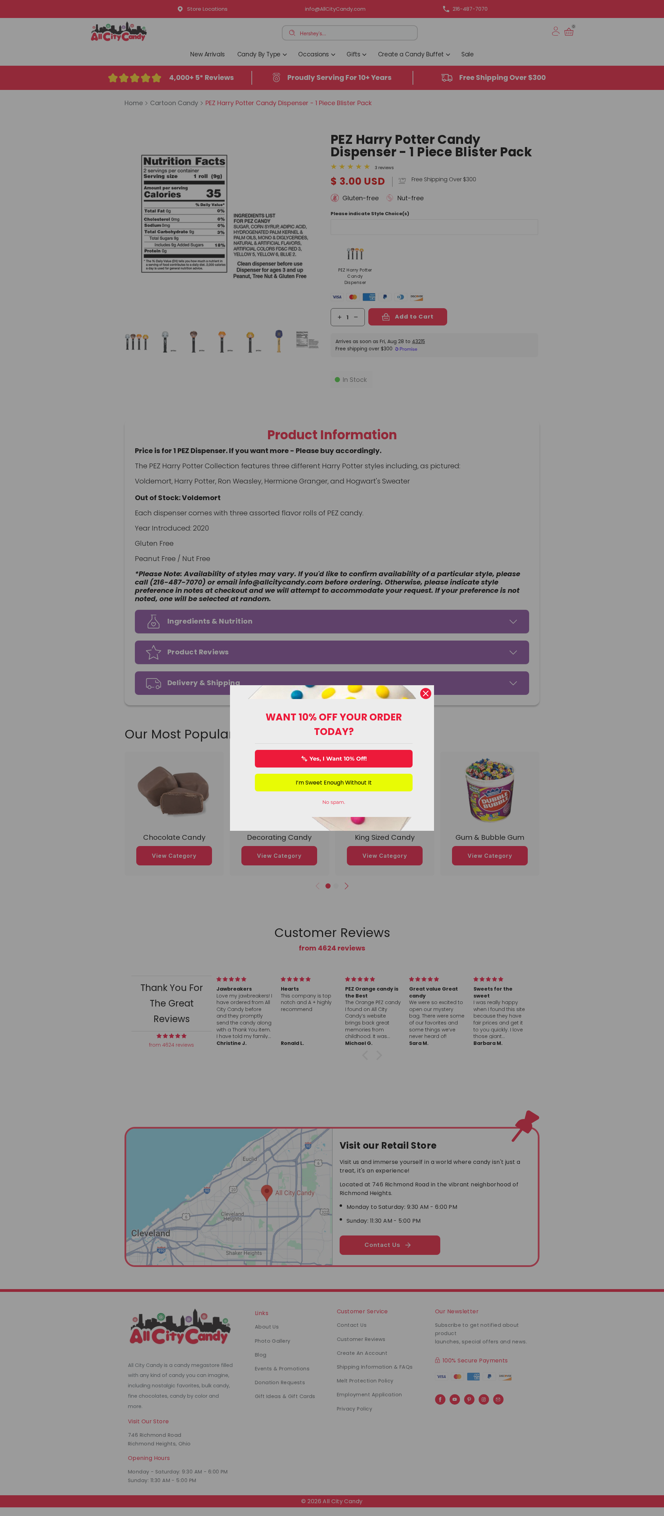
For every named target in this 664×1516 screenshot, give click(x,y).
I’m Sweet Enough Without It (334, 783)
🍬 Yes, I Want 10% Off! (334, 758)
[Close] (425, 693)
